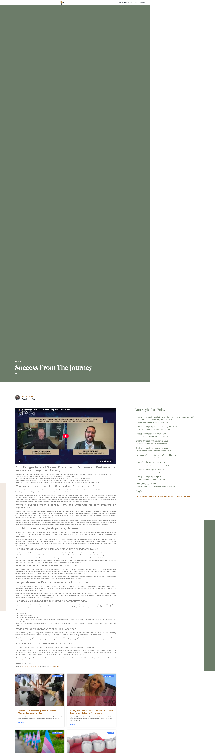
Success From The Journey (30, 666)
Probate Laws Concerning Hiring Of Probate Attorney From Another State (37, 712)
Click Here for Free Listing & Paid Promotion (131, 3)
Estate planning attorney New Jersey (150, 433)
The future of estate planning (147, 483)
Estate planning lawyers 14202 (148, 476)
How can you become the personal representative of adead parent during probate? (163, 496)
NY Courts (25, 660)
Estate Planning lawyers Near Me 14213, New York (156, 426)
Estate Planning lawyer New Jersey (150, 469)
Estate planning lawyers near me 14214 (151, 440)
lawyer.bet (55, 666)
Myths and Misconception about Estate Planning (156, 455)
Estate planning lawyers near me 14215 (151, 448)
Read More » (21, 722)
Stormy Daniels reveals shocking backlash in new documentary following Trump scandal (91, 712)
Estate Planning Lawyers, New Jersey (151, 462)
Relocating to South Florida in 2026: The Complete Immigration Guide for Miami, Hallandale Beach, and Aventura (165, 418)
